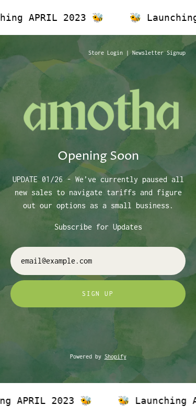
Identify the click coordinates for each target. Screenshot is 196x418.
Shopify (115, 356)
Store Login (105, 53)
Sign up (97, 293)
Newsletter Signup (159, 53)
